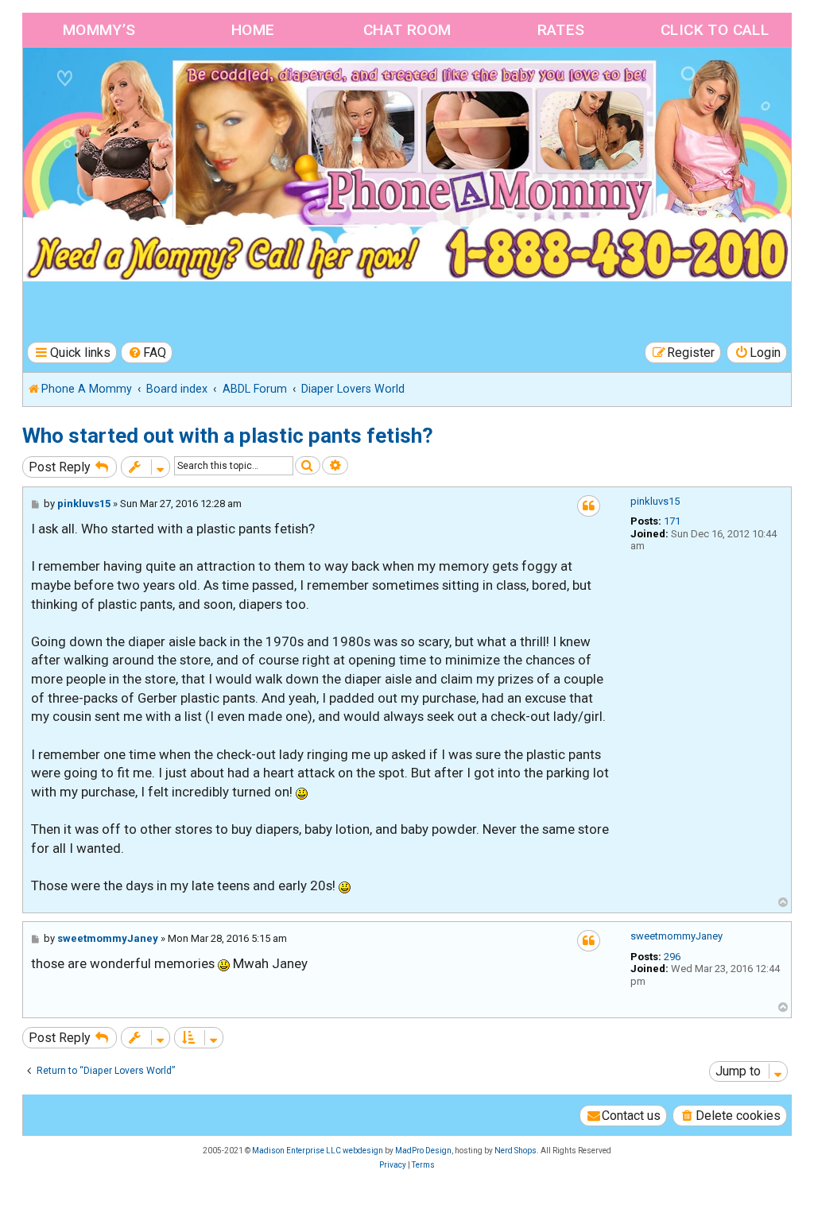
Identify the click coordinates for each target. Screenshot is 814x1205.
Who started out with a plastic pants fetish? (227, 436)
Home (253, 30)
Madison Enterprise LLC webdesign (317, 1150)
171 (672, 521)
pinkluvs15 (655, 501)
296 (672, 957)
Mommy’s (99, 30)
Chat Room (407, 30)
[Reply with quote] (588, 506)
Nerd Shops (515, 1150)
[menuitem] (147, 352)
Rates (561, 30)
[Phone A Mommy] (114, 81)
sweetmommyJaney (676, 936)
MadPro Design (423, 1150)
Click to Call (715, 30)
